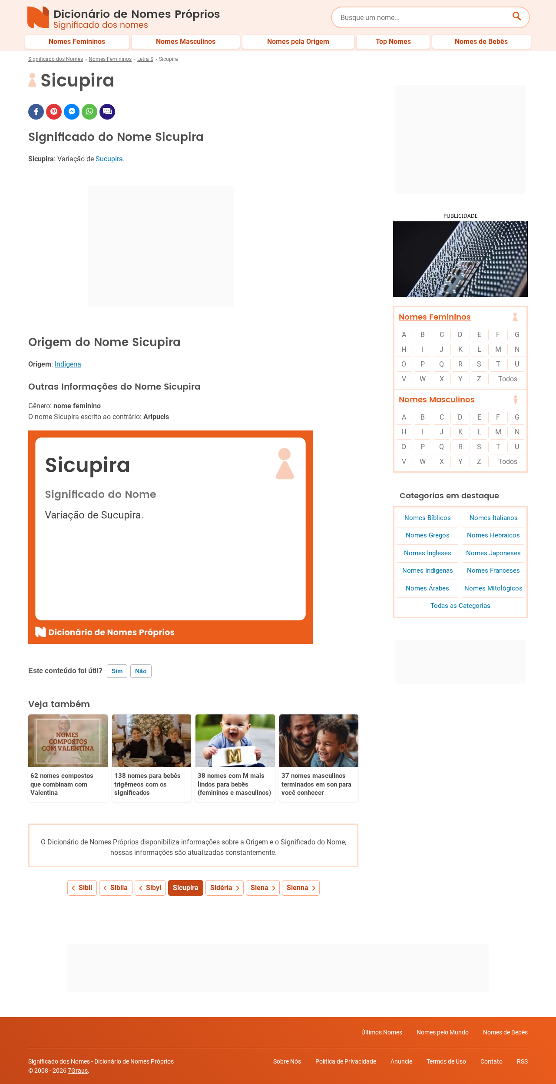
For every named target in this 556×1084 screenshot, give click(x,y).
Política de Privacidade (345, 1061)
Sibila (119, 888)
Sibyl (153, 888)
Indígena (68, 364)
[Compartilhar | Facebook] (36, 112)
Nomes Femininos (110, 59)
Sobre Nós (287, 1061)
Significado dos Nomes (55, 59)
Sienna (297, 888)
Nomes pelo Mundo (443, 1032)
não (141, 670)
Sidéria (221, 888)
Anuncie (401, 1061)
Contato (491, 1061)
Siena (259, 888)
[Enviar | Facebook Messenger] (71, 112)
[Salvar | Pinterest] (54, 112)
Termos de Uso (446, 1061)
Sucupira (109, 159)
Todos (507, 379)
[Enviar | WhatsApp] (89, 112)
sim (117, 670)
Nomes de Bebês (505, 1032)
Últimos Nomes (381, 1032)
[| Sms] (107, 112)
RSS (522, 1061)
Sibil (85, 888)
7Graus (78, 1070)
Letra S (145, 59)
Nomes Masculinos (437, 400)
